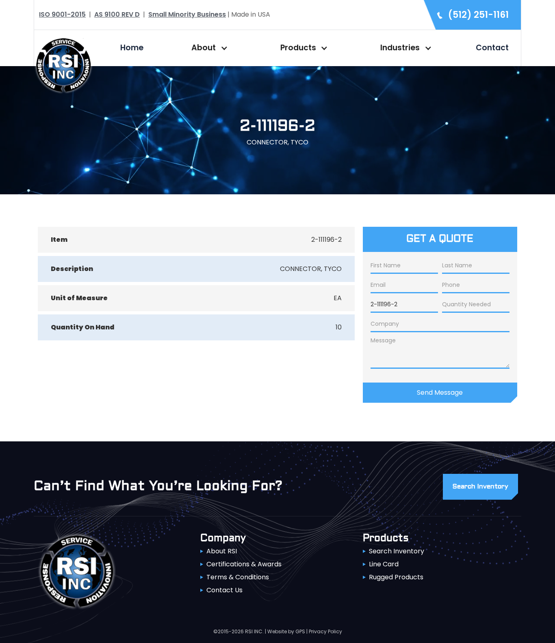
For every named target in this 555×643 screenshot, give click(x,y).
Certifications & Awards (244, 564)
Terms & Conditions (237, 577)
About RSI (221, 551)
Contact (492, 47)
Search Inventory (396, 551)
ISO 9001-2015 (62, 14)
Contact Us (224, 590)
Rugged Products (396, 577)
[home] (63, 64)
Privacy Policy (325, 631)
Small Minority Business (187, 14)
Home (131, 47)
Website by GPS (286, 631)
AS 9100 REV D (117, 14)
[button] (207, 48)
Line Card (384, 564)
